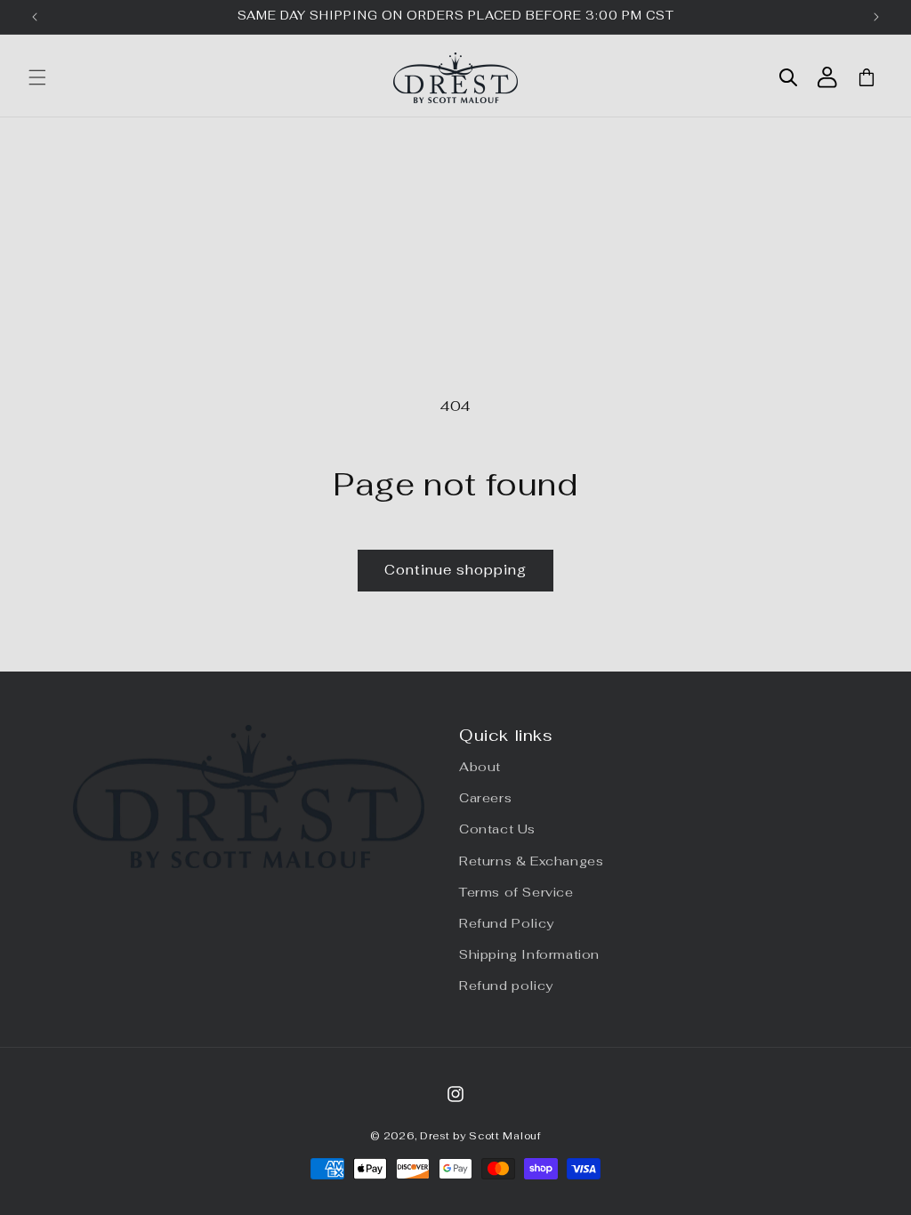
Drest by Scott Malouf (480, 1136)
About (480, 767)
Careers (485, 798)
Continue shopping (455, 569)
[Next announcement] (876, 17)
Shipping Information (529, 954)
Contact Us (497, 829)
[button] (37, 77)
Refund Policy (506, 923)
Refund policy (506, 986)
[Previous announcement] (34, 17)
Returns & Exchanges (531, 861)
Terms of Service (516, 892)
